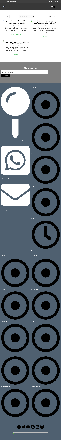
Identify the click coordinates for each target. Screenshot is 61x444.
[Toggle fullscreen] (1, 441)
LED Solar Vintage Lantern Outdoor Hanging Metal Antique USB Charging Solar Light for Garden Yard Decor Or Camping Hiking (16, 48)
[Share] (3, 441)
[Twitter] (24, 427)
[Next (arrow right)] (1, 443)
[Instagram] (42, 427)
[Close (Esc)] (4, 441)
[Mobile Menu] (56, 6)
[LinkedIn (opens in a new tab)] (57, 1)
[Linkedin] (37, 427)
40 (55, 16)
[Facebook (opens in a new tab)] (52, 1)
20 (53, 16)
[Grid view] (12, 16)
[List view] (16, 16)
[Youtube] (28, 427)
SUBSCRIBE (5, 75)
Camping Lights (16, 25)
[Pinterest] (33, 427)
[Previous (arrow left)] (0, 443)
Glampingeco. (29, 432)
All (57, 16)
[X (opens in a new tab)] (50, 1)
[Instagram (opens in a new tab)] (56, 1)
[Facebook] (19, 427)
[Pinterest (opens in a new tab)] (54, 1)
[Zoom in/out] (0, 441)
